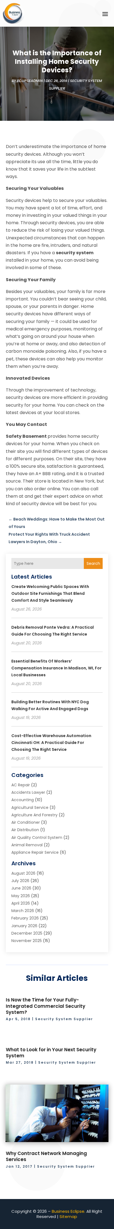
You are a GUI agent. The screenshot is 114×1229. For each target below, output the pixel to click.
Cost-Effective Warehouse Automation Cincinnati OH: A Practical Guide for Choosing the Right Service (51, 742)
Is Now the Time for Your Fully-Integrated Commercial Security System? (45, 1006)
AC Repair (20, 785)
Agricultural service (29, 807)
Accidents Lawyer (28, 792)
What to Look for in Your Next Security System (51, 1052)
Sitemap (68, 1216)
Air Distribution (25, 830)
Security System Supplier (64, 1019)
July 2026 (20, 880)
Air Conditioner (25, 822)
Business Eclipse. (68, 1211)
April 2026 (20, 903)
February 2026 (25, 918)
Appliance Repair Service (35, 852)
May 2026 (20, 896)
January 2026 (24, 926)
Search (93, 563)
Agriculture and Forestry (34, 815)
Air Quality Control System (36, 837)
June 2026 (21, 888)
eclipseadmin (30, 80)
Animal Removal (27, 845)
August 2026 (23, 873)
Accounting (22, 800)
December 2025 (26, 933)
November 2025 (26, 940)
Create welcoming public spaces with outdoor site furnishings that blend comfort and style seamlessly (50, 593)
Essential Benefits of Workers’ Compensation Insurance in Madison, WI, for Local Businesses (56, 668)
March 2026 (22, 910)
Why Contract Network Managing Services (46, 1156)
